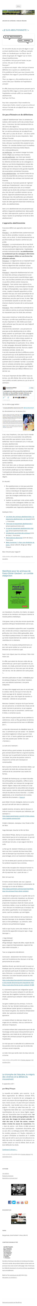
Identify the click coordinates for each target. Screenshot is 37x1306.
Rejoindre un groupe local (9, 1178)
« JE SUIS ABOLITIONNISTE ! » (15, 30)
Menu (18, 6)
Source (22, 797)
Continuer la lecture (9, 1150)
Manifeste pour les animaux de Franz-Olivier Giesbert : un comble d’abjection (17, 573)
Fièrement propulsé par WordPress (12, 1302)
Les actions (5, 1173)
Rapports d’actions (7, 1176)
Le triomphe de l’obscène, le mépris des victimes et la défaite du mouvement (18, 1076)
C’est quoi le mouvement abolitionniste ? (19, 524)
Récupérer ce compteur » (9, 1277)
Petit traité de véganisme (14, 538)
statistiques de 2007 (15, 1275)
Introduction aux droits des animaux (18, 533)
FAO (25, 1275)
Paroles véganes (25, 556)
